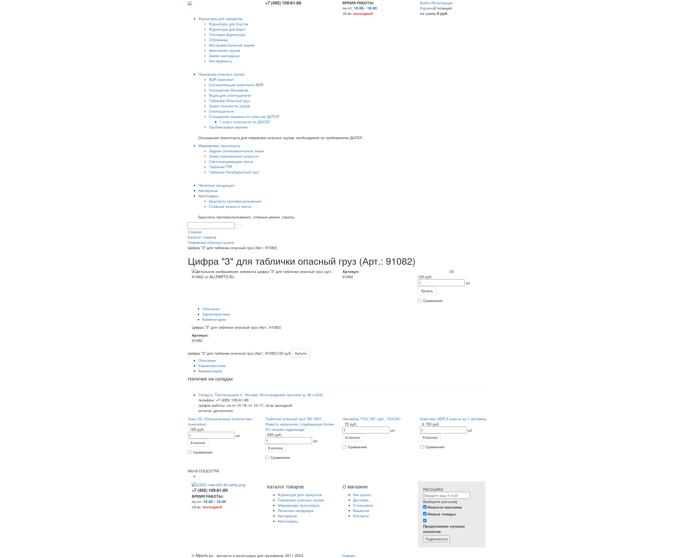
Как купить (362, 494)
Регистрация (442, 2)
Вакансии (361, 510)
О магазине (363, 505)
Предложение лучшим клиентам (444, 528)
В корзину (198, 442)
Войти (425, 2)
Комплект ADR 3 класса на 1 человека (453, 418)
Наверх (348, 555)
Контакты (361, 515)
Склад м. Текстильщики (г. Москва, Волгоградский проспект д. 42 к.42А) (260, 394)
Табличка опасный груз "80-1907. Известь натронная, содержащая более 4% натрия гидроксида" (299, 424)
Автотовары (288, 521)
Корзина (427, 8)
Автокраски (287, 515)
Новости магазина (445, 507)
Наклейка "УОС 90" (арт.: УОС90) (371, 418)
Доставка (361, 499)
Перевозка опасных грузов (301, 499)
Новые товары (442, 513)
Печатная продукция (296, 510)
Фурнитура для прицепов (300, 494)
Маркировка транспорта (298, 505)
